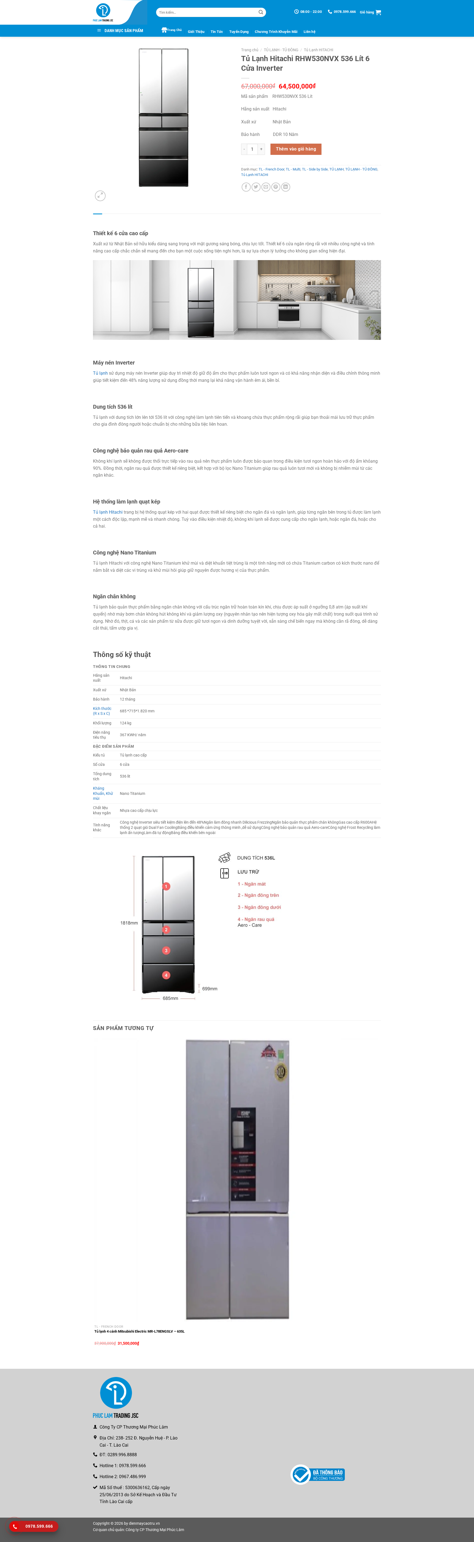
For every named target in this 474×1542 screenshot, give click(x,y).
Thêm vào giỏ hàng (296, 149)
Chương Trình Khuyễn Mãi (276, 32)
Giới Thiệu (196, 32)
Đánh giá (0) (149, 219)
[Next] (113, 192)
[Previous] (95, 1359)
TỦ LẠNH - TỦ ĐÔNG (281, 50)
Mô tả (97, 219)
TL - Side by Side (315, 169)
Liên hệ (309, 32)
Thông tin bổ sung (120, 219)
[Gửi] (261, 12)
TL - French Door (271, 169)
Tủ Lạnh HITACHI (318, 50)
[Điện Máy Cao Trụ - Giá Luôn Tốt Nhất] (120, 12)
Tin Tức (217, 32)
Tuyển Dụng (239, 32)
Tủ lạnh (100, 373)
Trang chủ (249, 50)
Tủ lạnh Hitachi (108, 512)
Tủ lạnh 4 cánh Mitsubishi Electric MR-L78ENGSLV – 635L (139, 1331)
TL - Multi (293, 169)
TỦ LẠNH (336, 169)
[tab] (97, 219)
